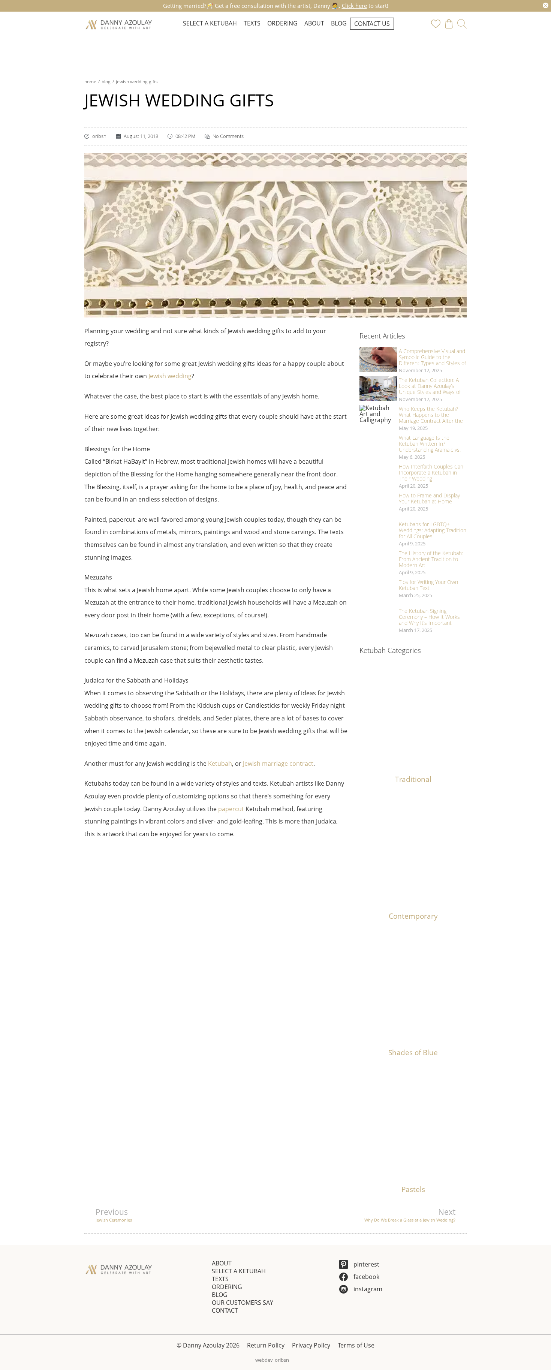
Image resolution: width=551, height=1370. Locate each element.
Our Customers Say (242, 1302)
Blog (339, 23)
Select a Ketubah (210, 23)
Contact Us (372, 23)
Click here (354, 5)
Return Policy (265, 1345)
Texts (252, 23)
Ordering (282, 23)
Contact (225, 1310)
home (90, 81)
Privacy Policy (311, 1345)
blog (106, 81)
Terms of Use (356, 1345)
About (314, 23)
